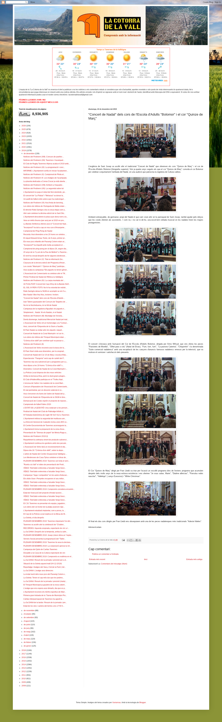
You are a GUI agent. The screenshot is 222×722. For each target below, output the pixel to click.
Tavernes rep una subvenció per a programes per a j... (45, 362)
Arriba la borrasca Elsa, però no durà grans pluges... (44, 376)
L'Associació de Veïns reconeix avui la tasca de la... (44, 348)
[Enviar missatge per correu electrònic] (123, 540)
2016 (24, 657)
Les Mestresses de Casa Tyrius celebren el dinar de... (45, 457)
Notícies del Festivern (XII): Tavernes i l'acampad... (43, 160)
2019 (24, 150)
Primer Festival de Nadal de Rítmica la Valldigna (43, 277)
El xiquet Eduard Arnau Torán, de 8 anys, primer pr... (44, 238)
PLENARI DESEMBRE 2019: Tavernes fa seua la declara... (47, 542)
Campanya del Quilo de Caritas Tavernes (40, 549)
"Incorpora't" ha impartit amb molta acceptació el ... (43, 245)
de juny (27, 628)
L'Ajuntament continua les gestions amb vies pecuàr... (45, 443)
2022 (24, 140)
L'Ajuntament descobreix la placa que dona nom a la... (45, 217)
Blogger (142, 702)
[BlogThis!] (131, 540)
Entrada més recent (97, 559)
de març (27, 639)
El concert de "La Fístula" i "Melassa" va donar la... (43, 196)
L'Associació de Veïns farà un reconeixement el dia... (44, 447)
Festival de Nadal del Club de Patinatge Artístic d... (44, 411)
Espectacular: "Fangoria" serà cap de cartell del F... (44, 358)
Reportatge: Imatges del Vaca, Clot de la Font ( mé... (44, 567)
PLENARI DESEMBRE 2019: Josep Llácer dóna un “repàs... (47, 535)
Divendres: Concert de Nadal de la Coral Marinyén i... (45, 369)
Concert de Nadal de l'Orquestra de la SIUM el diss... (44, 397)
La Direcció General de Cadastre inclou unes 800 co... (45, 422)
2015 (24, 661)
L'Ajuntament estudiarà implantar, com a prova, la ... (44, 510)
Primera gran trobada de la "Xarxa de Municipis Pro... (45, 595)
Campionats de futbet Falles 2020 (37, 404)
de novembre (29, 610)
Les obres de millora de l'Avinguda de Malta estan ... (44, 206)
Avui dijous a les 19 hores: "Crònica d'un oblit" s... (43, 365)
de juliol (27, 625)
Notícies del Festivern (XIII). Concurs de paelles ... (43, 157)
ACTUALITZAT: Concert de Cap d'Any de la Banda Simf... (46, 284)
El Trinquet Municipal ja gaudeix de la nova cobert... (44, 585)
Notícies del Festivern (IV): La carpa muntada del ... (44, 280)
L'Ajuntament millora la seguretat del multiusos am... (44, 418)
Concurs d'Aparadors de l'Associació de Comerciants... (45, 387)
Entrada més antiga (194, 559)
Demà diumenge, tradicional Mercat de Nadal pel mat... (46, 319)
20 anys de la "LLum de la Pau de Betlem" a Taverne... (45, 252)
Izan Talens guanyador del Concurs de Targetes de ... (45, 302)
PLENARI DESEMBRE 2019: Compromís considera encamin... (49, 489)
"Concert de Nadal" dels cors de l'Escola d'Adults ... (44, 298)
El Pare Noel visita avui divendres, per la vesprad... (44, 351)
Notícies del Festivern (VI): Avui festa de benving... (43, 203)
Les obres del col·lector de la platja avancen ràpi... (44, 507)
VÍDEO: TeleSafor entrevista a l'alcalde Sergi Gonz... (44, 468)
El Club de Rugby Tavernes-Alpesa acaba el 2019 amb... (46, 164)
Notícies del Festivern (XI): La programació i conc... (44, 167)
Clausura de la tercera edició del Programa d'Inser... (44, 263)
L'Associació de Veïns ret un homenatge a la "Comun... (45, 323)
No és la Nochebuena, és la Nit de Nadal (40, 305)
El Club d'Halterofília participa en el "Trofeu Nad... (43, 379)
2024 (24, 133)
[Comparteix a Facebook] (136, 540)
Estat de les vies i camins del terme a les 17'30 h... (43, 606)
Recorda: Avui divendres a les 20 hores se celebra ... (44, 234)
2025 (24, 129)
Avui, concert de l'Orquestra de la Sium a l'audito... (43, 326)
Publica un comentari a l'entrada (105, 554)
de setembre (29, 617)
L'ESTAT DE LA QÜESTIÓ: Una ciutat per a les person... (46, 408)
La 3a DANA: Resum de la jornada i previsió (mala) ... (45, 581)
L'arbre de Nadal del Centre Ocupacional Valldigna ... (45, 454)
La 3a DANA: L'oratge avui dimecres (38, 571)
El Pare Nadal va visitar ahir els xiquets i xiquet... (43, 330)
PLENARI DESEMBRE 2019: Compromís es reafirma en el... (48, 556)
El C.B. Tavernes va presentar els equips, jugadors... (44, 503)
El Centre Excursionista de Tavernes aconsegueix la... (45, 425)
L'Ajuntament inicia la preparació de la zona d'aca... (44, 429)
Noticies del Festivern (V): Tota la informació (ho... (43, 259)
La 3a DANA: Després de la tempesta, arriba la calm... (45, 532)
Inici (145, 559)
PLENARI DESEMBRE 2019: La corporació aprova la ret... (47, 546)
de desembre (29, 153)
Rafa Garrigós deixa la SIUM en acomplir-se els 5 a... (45, 291)
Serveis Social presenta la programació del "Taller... (44, 539)
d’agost (27, 621)
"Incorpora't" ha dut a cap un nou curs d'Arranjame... (44, 227)
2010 (24, 679)
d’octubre (28, 614)
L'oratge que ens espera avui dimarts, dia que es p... (44, 588)
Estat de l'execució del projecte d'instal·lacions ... (43, 493)
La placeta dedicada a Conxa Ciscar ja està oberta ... (45, 181)
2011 (24, 675)
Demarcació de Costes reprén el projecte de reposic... (45, 401)
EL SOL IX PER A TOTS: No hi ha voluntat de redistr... (45, 288)
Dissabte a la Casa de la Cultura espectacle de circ (44, 553)
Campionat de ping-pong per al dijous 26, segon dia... (45, 249)
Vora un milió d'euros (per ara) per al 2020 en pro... (44, 220)
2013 (24, 668)
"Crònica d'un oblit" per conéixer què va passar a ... (44, 341)
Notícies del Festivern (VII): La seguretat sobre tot (43, 188)
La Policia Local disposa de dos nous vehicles (42, 373)
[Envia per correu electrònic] (128, 540)
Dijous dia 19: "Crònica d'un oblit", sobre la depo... (43, 450)
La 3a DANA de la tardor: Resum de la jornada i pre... (45, 602)
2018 (24, 650)
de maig (27, 632)
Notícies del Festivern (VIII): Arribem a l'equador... (43, 185)
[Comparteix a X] (133, 540)
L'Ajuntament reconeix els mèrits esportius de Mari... (44, 592)
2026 (24, 126)
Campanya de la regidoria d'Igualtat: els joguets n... (44, 309)
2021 (24, 143)
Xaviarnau (116, 702)
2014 (24, 664)
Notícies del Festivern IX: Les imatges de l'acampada (45, 178)
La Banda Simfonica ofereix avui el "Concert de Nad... (45, 224)
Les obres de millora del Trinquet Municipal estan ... (44, 337)
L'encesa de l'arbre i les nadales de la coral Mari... (43, 383)
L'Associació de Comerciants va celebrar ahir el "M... (44, 273)
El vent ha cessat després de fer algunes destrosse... (44, 256)
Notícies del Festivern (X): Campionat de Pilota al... (44, 174)
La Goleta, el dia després (33, 518)
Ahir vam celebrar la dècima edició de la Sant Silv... (44, 213)
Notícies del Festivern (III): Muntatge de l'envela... (43, 316)
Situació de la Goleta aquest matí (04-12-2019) (42, 564)
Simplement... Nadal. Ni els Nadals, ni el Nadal (42, 312)
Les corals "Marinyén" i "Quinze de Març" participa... (44, 266)
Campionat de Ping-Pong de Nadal (37, 231)
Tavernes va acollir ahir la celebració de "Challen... (44, 525)
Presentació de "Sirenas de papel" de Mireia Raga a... (45, 433)
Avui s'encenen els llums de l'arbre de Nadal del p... (44, 394)
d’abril (26, 635)
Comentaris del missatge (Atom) (114, 564)
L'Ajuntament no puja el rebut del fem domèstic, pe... (44, 192)
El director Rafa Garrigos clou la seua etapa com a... (44, 210)
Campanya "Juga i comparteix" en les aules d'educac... (45, 475)
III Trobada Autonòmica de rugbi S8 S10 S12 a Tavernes (46, 415)
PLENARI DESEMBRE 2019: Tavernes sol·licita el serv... (46, 461)
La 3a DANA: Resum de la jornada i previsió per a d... (45, 560)
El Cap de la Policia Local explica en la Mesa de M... (44, 514)
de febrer (28, 642)
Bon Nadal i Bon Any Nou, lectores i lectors (40, 295)
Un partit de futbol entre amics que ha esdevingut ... (44, 199)
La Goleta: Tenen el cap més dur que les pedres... (43, 578)
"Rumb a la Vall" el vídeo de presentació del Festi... (44, 464)
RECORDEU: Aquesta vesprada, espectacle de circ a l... (46, 528)
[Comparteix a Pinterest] (139, 540)
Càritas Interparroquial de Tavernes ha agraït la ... (43, 599)
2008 (24, 686)
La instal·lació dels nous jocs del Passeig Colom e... (44, 574)
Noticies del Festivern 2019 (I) (35, 436)
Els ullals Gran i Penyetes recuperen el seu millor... (44, 479)
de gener (28, 646)
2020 (24, 147)
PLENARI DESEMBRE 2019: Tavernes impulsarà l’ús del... (47, 521)
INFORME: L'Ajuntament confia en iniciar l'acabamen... (45, 171)
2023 (24, 136)
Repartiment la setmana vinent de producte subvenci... (45, 440)
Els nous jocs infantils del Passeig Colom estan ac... (44, 242)
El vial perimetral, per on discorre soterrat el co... (43, 390)
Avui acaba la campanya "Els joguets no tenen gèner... (45, 270)
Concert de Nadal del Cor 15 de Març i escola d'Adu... (45, 355)
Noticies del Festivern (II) (33, 344)
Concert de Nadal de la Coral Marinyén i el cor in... (44, 333)
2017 (24, 654)
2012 (24, 671)
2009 (24, 682)
